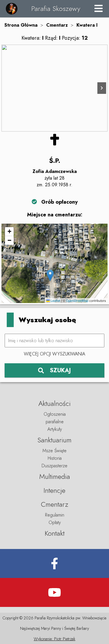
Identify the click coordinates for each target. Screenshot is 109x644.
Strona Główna (20, 25)
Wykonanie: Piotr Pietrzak (54, 639)
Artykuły (54, 429)
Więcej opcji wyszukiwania (54, 354)
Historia (55, 458)
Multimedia (54, 476)
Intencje (54, 490)
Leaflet (55, 300)
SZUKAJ (60, 370)
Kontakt (55, 533)
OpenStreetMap (77, 300)
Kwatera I (87, 25)
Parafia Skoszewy (55, 8)
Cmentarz (57, 25)
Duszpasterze (54, 465)
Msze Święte (54, 450)
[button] (50, 275)
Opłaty (55, 522)
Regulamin (54, 515)
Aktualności (54, 403)
